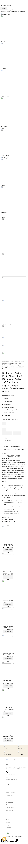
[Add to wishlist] (11, 526)
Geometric (8, 827)
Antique (8, 825)
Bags (7, 812)
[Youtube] (12, 841)
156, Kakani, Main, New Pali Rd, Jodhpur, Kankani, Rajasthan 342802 (16, 768)
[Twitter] (16, 841)
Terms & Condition (10, 792)
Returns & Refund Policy (12, 790)
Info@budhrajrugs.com (11, 779)
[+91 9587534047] (7, 772)
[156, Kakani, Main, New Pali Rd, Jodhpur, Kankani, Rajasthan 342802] (7, 765)
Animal (8, 822)
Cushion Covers (10, 807)
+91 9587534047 (10, 774)
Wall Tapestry (9, 810)
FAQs (7, 798)
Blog (7, 787)
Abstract (8, 819)
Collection (9, 817)
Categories (9, 802)
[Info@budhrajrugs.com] (7, 777)
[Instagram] (7, 841)
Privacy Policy (9, 795)
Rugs (7, 804)
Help (7, 784)
